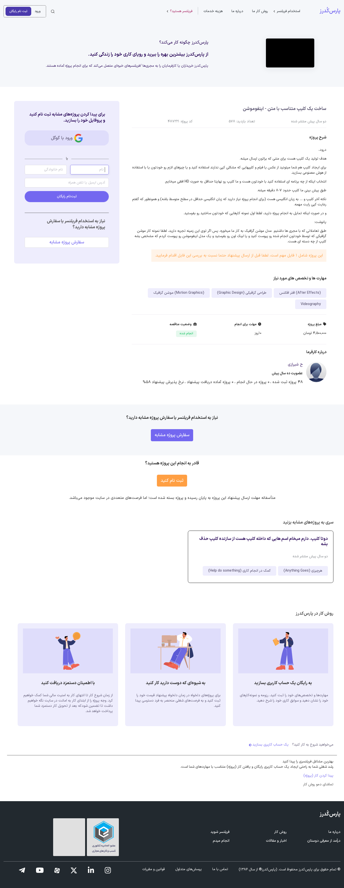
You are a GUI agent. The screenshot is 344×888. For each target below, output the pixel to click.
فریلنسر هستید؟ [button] (181, 11)
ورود (38, 11)
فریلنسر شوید (220, 832)
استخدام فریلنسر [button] (288, 11)
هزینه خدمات (213, 11)
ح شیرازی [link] (295, 364)
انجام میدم (221, 840)
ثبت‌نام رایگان (67, 196)
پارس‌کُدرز (330, 11)
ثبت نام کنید (172, 480)
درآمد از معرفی (323, 840)
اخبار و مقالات (276, 840)
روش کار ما (260, 11)
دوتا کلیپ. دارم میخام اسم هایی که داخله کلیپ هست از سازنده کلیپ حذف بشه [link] (263, 541)
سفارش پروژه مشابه (66, 242)
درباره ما (237, 11)
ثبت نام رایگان (18, 11)
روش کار (280, 832)
